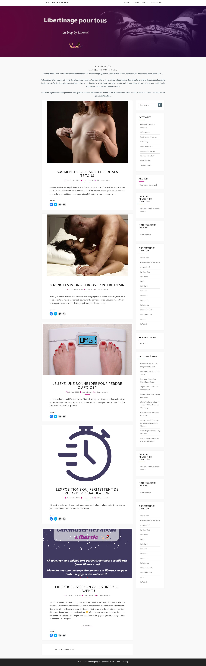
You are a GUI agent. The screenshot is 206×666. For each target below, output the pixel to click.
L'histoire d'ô (145, 267)
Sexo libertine (145, 160)
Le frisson (144, 296)
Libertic (145, 3)
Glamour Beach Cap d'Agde (150, 262)
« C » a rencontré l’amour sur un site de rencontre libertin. (149, 423)
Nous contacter (157, 3)
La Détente (144, 277)
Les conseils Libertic (147, 151)
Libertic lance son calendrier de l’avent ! (87, 589)
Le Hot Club (144, 300)
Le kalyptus (144, 305)
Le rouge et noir (146, 314)
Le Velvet (143, 324)
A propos (136, 3)
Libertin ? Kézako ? (147, 156)
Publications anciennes (65, 649)
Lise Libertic (88, 180)
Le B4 (142, 281)
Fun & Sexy (144, 142)
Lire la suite (88, 625)
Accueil (126, 3)
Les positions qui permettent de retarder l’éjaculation (87, 491)
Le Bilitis (143, 291)
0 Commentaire (103, 180)
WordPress (109, 662)
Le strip (143, 319)
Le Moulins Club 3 (146, 310)
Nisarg (125, 662)
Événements (145, 132)
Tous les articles (146, 165)
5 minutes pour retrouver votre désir (87, 285)
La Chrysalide (145, 272)
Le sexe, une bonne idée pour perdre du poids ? (87, 385)
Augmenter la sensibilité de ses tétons (87, 173)
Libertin (89, 289)
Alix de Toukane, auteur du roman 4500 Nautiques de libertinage (149, 405)
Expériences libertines (148, 137)
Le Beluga (144, 286)
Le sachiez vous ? (146, 146)
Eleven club (144, 258)
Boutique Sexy (145, 235)
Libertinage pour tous (55, 2)
